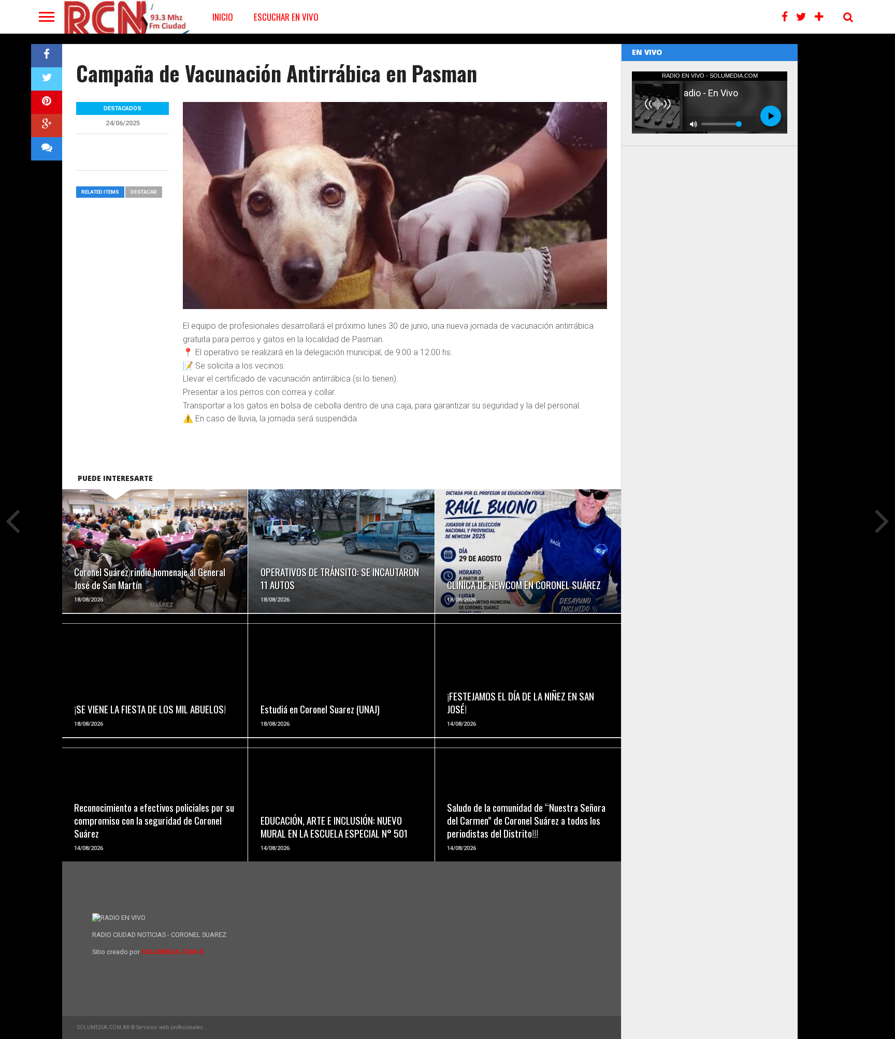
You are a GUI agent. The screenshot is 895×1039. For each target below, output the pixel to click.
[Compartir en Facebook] (46, 55)
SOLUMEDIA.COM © (172, 952)
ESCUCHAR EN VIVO (286, 16)
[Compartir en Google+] (46, 125)
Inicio (222, 16)
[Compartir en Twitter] (46, 79)
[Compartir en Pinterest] (46, 102)
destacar (144, 192)
